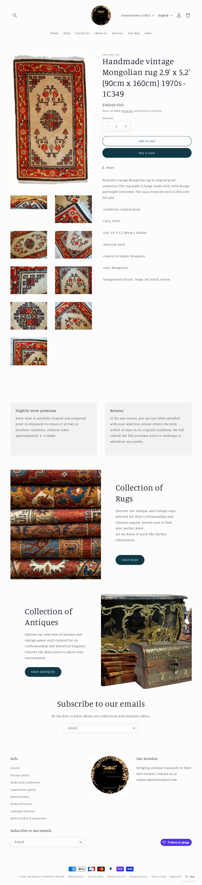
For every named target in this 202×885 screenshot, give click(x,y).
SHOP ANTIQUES (43, 672)
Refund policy (76, 876)
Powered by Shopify (53, 876)
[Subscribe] (133, 728)
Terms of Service (21, 803)
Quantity (107, 118)
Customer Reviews (22, 811)
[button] (15, 15)
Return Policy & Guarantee (28, 818)
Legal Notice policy (23, 789)
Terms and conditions (25, 782)
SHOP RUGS (130, 560)
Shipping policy (138, 876)
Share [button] (110, 167)
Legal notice (176, 876)
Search (15, 768)
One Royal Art (34, 876)
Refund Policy (19, 796)
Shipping (127, 110)
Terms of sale (158, 876)
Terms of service (117, 876)
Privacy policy (20, 775)
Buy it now (147, 153)
